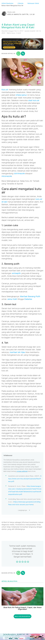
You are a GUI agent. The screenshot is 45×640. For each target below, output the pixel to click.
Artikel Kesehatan (8, 3)
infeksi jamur (21, 95)
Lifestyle (21, 3)
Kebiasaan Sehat (33, 3)
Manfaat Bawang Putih (30, 296)
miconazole (7, 176)
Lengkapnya (22, 510)
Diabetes (28, 299)
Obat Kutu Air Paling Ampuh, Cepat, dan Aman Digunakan (22, 608)
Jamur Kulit (12, 299)
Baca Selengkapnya (22, 616)
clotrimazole (19, 173)
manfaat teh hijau (17, 352)
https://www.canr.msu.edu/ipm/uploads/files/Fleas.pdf (25, 478)
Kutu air (5, 89)
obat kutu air (33, 100)
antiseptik (16, 273)
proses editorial (22, 471)
